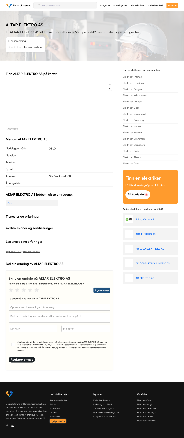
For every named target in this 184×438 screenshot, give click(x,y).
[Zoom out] (110, 85)
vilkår (41, 347)
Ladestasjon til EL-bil (102, 404)
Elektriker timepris (101, 400)
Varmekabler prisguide (103, 408)
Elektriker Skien (131, 107)
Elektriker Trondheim (134, 82)
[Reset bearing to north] (110, 89)
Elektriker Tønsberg (133, 120)
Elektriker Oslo (130, 163)
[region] (59, 104)
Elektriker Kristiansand (135, 95)
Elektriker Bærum (132, 132)
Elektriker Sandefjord (134, 113)
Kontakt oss (55, 408)
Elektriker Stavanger (146, 412)
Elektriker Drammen (134, 138)
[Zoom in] (110, 81)
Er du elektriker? (155, 5)
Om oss (53, 412)
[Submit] (38, 5)
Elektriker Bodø (131, 150)
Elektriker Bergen (132, 89)
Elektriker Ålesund (132, 157)
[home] (19, 5)
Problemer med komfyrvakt (106, 412)
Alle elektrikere (137, 5)
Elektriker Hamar (132, 126)
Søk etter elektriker (58, 400)
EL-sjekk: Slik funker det (104, 416)
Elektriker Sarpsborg (134, 144)
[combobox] (65, 5)
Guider (53, 404)
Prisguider (105, 5)
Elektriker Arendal (132, 101)
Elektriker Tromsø (132, 76)
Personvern (55, 416)
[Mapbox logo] (12, 129)
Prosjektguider (120, 5)
